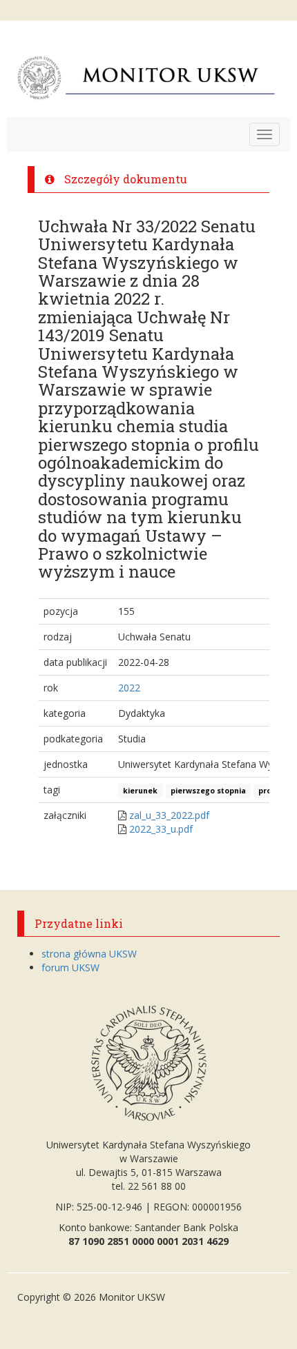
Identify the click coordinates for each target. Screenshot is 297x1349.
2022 (129, 687)
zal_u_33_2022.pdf (169, 815)
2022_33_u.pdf (161, 828)
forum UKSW (70, 967)
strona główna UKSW (89, 953)
